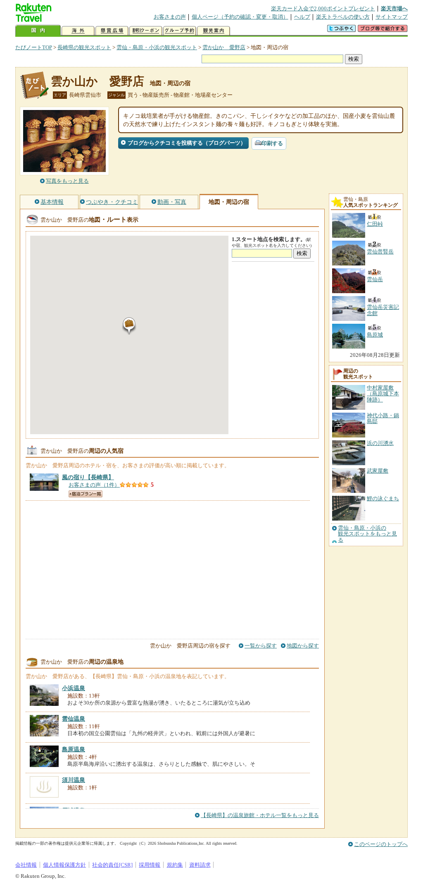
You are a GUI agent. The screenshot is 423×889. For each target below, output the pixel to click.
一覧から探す (261, 646)
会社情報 (26, 865)
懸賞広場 (111, 31)
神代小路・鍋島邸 (383, 418)
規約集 (175, 865)
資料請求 (200, 865)
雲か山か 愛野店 (223, 47)
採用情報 (149, 865)
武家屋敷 (377, 471)
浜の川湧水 (380, 443)
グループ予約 (179, 31)
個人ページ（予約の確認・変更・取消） (240, 17)
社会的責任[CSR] (112, 865)
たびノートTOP (33, 47)
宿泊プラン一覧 (85, 493)
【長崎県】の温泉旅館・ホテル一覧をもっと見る (260, 815)
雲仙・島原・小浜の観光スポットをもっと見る (367, 534)
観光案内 (213, 31)
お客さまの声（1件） (94, 485)
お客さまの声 (170, 17)
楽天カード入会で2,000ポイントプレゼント (323, 8)
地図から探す (303, 646)
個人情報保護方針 (64, 865)
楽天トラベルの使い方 (343, 17)
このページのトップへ (381, 844)
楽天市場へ (394, 8)
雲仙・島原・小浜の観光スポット (156, 47)
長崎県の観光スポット (84, 47)
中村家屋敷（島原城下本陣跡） (383, 394)
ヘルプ (302, 17)
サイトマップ (391, 17)
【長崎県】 (88, 477)
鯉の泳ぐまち (383, 498)
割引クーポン (145, 31)
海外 (78, 31)
